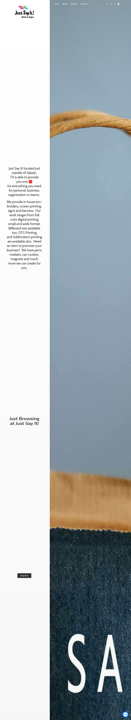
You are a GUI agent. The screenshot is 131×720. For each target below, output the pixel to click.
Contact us (85, 4)
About (64, 4)
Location (74, 4)
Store (57, 4)
